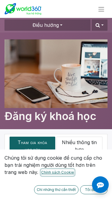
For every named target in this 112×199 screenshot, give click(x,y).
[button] (100, 25)
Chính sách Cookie (57, 172)
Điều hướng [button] (46, 25)
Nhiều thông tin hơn (79, 145)
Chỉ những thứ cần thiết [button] (56, 189)
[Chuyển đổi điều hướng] (101, 9)
